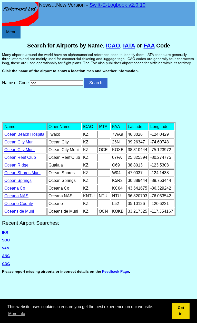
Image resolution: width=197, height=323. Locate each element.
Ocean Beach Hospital (24, 134)
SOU (6, 240)
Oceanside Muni (19, 211)
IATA (129, 45)
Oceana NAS (16, 196)
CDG (6, 264)
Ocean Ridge (16, 165)
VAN (5, 248)
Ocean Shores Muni (22, 173)
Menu (11, 32)
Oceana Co (14, 188)
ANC (6, 256)
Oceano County (18, 203)
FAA (149, 45)
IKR (5, 232)
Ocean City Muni (19, 142)
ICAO (113, 45)
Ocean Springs (18, 180)
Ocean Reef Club (20, 157)
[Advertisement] (98, 104)
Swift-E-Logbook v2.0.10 (117, 5)
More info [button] (16, 313)
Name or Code (15, 83)
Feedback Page (115, 271)
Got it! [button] (181, 311)
